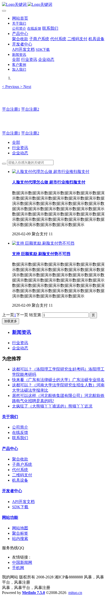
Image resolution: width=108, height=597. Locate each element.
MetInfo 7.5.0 (33, 592)
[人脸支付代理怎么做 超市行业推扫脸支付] (50, 171)
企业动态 (20, 153)
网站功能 (10, 517)
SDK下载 (20, 507)
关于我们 (10, 417)
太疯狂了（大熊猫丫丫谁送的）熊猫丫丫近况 (52, 406)
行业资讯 (20, 148)
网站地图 (20, 528)
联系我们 (20, 438)
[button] (11, 86)
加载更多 (10, 321)
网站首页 (20, 18)
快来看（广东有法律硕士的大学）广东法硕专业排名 (58, 380)
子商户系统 (22, 464)
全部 (16, 59)
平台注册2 (30, 109)
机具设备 (20, 480)
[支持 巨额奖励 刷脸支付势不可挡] (43, 243)
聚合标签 (20, 533)
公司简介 (20, 427)
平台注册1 (11, 109)
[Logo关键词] (54, 4)
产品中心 (10, 448)
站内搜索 (20, 538)
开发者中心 (12, 491)
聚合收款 (20, 459)
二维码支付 (22, 475)
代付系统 (20, 470)
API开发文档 (23, 501)
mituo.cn (75, 592)
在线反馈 (20, 432)
